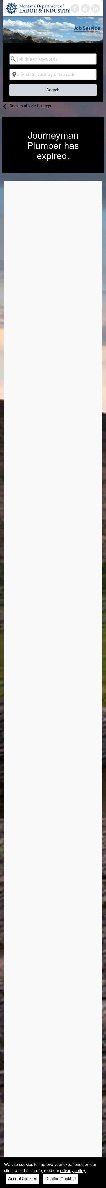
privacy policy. (73, 1170)
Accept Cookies (22, 1179)
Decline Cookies (60, 1179)
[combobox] (52, 59)
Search (52, 90)
